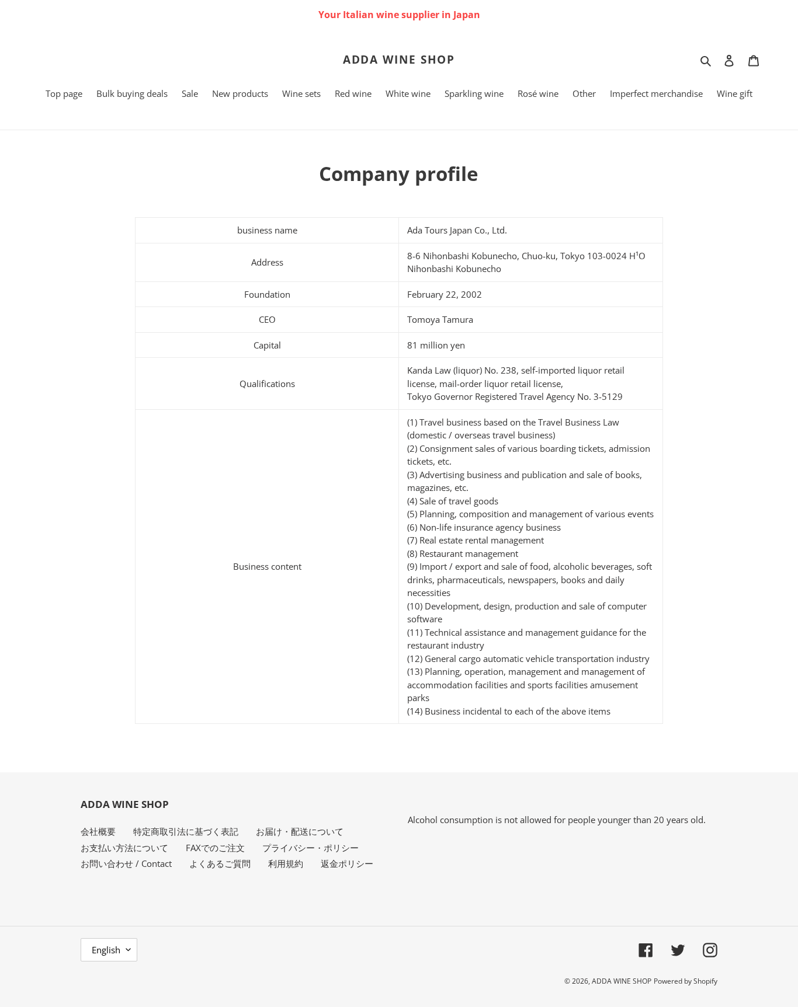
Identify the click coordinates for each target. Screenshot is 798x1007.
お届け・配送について (300, 831)
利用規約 (285, 863)
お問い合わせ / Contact (126, 863)
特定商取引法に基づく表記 (185, 831)
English (106, 950)
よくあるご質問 (220, 863)
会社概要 (98, 831)
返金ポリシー (347, 863)
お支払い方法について (124, 847)
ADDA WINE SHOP (399, 60)
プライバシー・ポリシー (310, 847)
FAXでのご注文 (215, 847)
